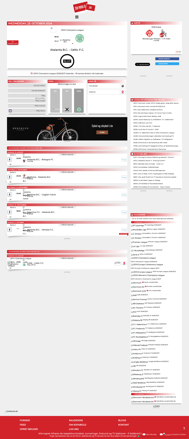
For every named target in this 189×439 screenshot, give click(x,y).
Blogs (122, 420)
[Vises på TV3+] (117, 263)
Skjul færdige (151, 434)
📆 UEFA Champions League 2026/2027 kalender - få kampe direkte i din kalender (66, 73)
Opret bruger (29, 429)
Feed (23, 424)
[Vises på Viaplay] (124, 263)
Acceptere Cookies (178, 434)
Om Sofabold (77, 424)
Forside (25, 420)
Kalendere (76, 420)
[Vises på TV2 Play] (124, 160)
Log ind (74, 429)
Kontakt (123, 424)
